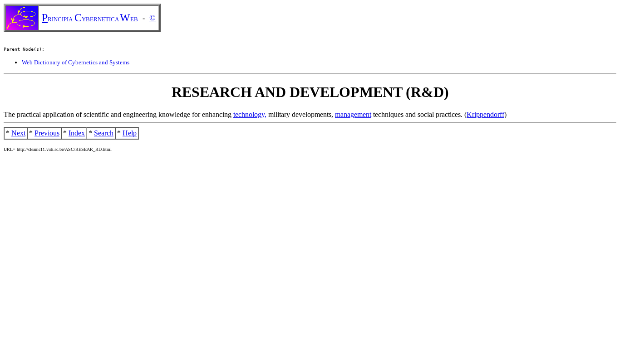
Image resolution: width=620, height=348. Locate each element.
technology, (249, 114)
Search (103, 133)
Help (130, 133)
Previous (46, 133)
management (353, 114)
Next (18, 133)
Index (77, 133)
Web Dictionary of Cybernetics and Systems (75, 62)
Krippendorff (485, 114)
